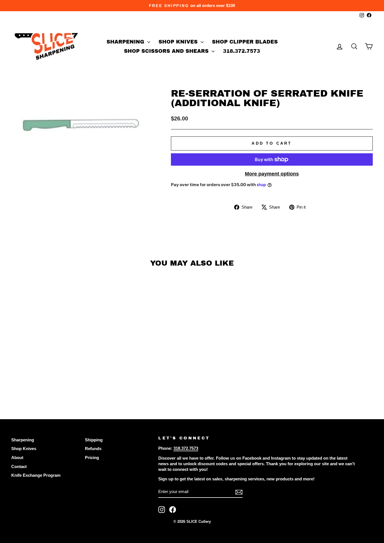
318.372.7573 (241, 51)
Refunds (93, 448)
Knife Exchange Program (35, 475)
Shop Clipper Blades (245, 42)
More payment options (272, 174)
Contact (19, 466)
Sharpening (126, 42)
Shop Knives (179, 42)
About (17, 457)
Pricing (92, 457)
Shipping (94, 439)
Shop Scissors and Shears (167, 51)
